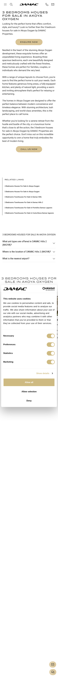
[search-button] (11, 4)
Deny (29, 400)
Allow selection (29, 391)
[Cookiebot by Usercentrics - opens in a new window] (42, 289)
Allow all (29, 382)
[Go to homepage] (29, 4)
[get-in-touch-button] (53, 4)
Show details (42, 373)
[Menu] (5, 4)
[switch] (51, 344)
